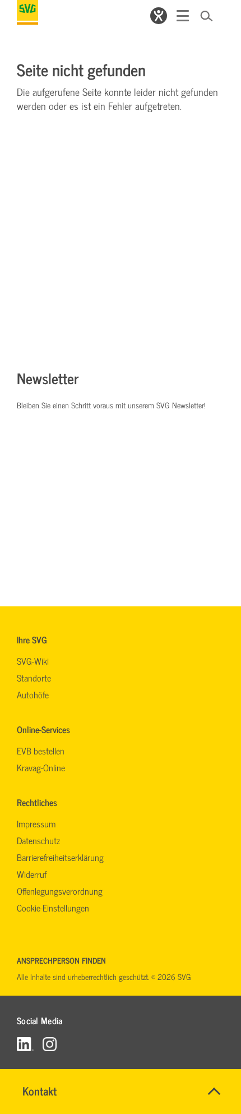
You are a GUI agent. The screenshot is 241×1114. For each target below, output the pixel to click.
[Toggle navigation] (183, 15)
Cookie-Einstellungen (53, 907)
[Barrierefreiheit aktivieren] (158, 15)
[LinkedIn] (25, 1043)
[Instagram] (50, 1043)
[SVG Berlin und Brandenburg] (27, 12)
